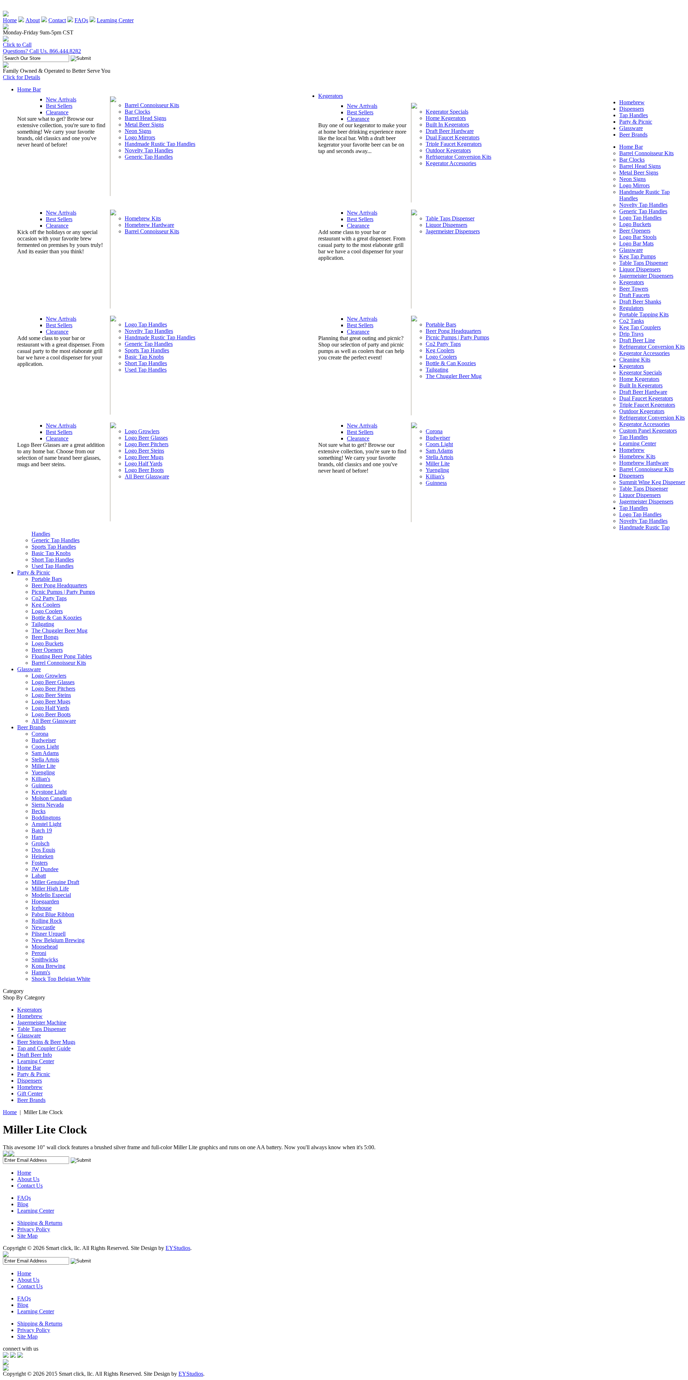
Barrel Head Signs (145, 118)
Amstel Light (46, 824)
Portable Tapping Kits (644, 314)
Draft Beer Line (637, 340)
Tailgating (437, 370)
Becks (39, 811)
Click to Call (17, 45)
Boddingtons (46, 818)
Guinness (436, 483)
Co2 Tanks (631, 321)
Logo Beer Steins (144, 451)
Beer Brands (633, 135)
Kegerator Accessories (451, 163)
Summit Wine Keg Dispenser (652, 482)
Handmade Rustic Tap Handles (160, 144)
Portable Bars (441, 324)
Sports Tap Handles (147, 350)
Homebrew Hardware (149, 225)
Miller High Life (50, 888)
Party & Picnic (635, 122)
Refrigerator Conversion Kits (458, 157)
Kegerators (330, 96)
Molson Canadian (52, 798)
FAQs (81, 20)
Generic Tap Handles (149, 157)
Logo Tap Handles (146, 324)
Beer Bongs (45, 637)
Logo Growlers (142, 431)
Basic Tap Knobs (144, 357)
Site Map (27, 1236)
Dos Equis (43, 850)
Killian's (435, 476)
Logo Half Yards (143, 463)
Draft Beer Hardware (450, 131)
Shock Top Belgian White (61, 979)
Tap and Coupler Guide (44, 1048)
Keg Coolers (440, 350)
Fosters (40, 863)
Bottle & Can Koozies (451, 363)
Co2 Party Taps (443, 344)
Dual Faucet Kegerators (452, 137)
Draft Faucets (634, 295)
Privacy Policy (33, 1229)
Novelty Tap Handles (149, 150)
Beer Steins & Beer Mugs (46, 1042)
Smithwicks (45, 959)
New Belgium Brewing (58, 940)
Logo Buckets (635, 224)
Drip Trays (631, 334)
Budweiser (438, 438)
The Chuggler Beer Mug (454, 376)
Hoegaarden (45, 901)
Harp (37, 837)
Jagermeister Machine (41, 1023)
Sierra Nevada (48, 805)
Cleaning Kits (634, 360)
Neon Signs (138, 131)
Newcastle (43, 927)
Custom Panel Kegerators (648, 431)
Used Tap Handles (146, 370)
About (32, 20)
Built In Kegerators (447, 124)
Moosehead (45, 947)
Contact (57, 20)
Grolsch (40, 843)
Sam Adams (439, 451)
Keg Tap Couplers (640, 327)
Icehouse (42, 908)
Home (10, 20)
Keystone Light (49, 792)
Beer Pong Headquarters (453, 331)
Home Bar (29, 89)
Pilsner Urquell (49, 934)
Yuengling (437, 470)
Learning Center (115, 20)
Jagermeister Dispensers (453, 231)
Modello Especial (51, 895)
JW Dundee (45, 869)
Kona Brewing (48, 966)
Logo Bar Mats (636, 243)
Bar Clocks (137, 112)
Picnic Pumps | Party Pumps (457, 337)
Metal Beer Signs (144, 124)
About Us (28, 1179)
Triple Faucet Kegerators (454, 144)
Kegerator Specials (447, 112)
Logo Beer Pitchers (146, 444)
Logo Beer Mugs (144, 457)
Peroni (39, 953)
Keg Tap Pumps (637, 256)
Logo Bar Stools (637, 237)
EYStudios (178, 1248)
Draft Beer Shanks (640, 302)
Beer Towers (633, 289)
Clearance (57, 112)
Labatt (39, 876)
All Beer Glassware (147, 476)
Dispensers (631, 109)
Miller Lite (438, 463)
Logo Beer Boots (144, 470)
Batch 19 (42, 830)
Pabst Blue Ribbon (53, 914)
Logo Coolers (441, 357)
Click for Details (21, 77)
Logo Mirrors (140, 137)
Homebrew (632, 102)
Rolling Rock (47, 921)
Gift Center (30, 1093)
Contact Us (30, 1186)
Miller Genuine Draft (55, 882)
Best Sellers (59, 106)
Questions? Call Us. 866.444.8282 (42, 51)
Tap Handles (633, 115)
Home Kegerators (446, 118)
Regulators (631, 308)
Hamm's (41, 972)
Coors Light (439, 444)
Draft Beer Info (34, 1055)
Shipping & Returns (39, 1223)
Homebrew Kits (143, 218)
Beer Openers (634, 231)
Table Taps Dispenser (450, 218)
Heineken (42, 856)
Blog (22, 1204)
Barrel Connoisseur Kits (152, 105)
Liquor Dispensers (446, 225)
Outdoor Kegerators (448, 150)
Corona (434, 431)
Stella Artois (439, 457)
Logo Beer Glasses (146, 438)
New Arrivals (61, 99)
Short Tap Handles (146, 363)
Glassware (631, 128)
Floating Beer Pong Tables (62, 656)
